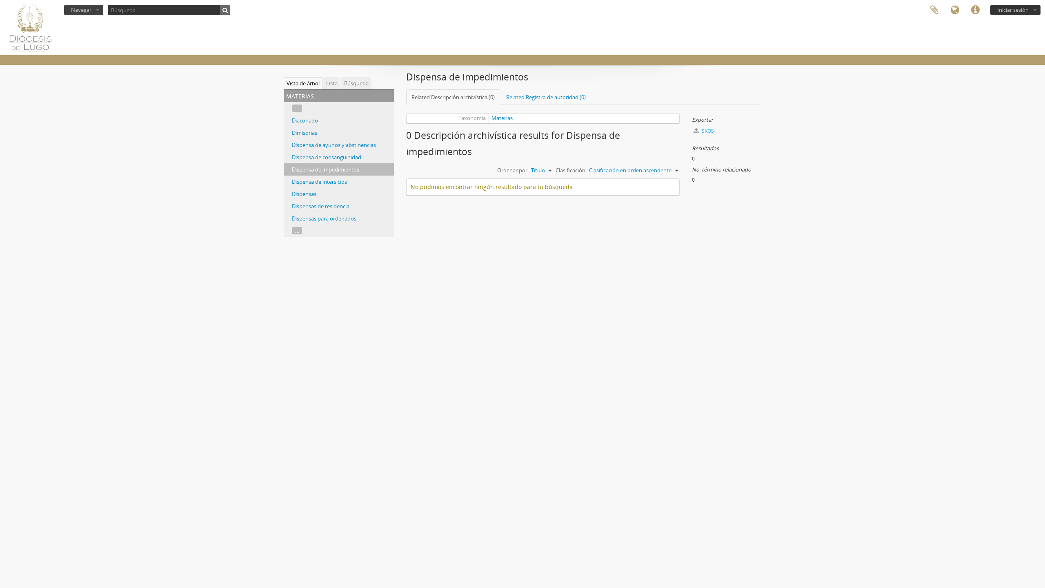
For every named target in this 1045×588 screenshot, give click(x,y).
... (297, 108)
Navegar (81, 9)
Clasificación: (571, 170)
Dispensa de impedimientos (325, 169)
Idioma (955, 10)
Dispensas (304, 194)
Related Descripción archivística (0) (453, 97)
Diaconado (305, 120)
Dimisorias (304, 132)
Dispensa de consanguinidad (326, 157)
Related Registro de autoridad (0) (546, 97)
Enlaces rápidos (975, 10)
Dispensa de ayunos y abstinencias (334, 145)
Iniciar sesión (1013, 9)
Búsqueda (356, 83)
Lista (332, 83)
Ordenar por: (513, 170)
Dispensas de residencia (320, 206)
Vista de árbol (303, 83)
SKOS (707, 130)
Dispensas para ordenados (324, 218)
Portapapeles (934, 10)
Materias (502, 118)
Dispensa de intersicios (319, 181)
